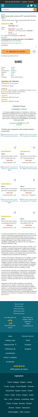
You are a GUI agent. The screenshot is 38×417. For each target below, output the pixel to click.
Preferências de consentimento (10, 351)
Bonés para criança (19, 313)
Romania (22, 403)
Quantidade (4, 45)
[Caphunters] (11, 5)
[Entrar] (28, 5)
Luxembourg (25, 399)
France (7, 395)
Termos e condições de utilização (10, 360)
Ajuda (10, 336)
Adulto (12, 69)
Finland (30, 391)
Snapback (13, 70)
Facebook (28, 345)
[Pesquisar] (35, 9)
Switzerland (26, 408)
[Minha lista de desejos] (31, 5)
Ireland (31, 395)
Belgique (16, 382)
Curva (12, 74)
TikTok (28, 340)
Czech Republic (21, 386)
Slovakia (29, 403)
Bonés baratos (19, 306)
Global (13, 395)
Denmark (31, 386)
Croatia (6, 386)
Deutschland (10, 391)
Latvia (11, 399)
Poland (8, 403)
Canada (29, 382)
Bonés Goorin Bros (19, 308)
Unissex (13, 72)
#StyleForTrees (9, 345)
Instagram (28, 349)
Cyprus (12, 386)
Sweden (18, 408)
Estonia (23, 391)
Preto (12, 75)
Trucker (13, 67)
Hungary (25, 395)
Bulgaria (23, 382)
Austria (9, 382)
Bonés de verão (19, 304)
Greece (18, 395)
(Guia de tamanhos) (15, 43)
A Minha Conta (10, 340)
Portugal (15, 403)
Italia (5, 399)
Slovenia (11, 408)
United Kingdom (13, 412)
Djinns (3, 14)
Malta (32, 399)
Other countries (25, 412)
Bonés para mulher (19, 311)
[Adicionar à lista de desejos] (34, 51)
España (17, 391)
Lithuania (17, 399)
